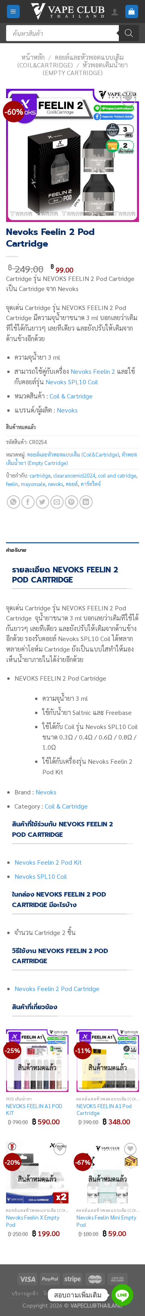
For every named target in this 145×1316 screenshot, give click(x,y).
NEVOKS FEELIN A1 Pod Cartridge (104, 1109)
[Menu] (13, 11)
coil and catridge (117, 475)
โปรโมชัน (54, 1293)
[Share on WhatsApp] (13, 502)
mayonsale (33, 483)
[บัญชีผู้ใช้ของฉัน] (115, 12)
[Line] (122, 1295)
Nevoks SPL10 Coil (72, 381)
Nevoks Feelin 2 (92, 371)
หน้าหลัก (33, 57)
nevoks (55, 483)
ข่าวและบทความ (88, 1293)
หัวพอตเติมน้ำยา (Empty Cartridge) (85, 69)
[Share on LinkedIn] (86, 502)
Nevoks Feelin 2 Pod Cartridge (56, 988)
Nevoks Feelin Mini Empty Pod (106, 1221)
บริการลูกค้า (25, 1293)
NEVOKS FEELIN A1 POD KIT (34, 1109)
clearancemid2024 (74, 475)
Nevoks (67, 410)
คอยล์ (72, 483)
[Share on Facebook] (28, 502)
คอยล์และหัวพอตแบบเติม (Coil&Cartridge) (70, 61)
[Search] (129, 33)
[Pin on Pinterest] (71, 502)
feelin (12, 483)
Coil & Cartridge (71, 396)
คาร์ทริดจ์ (91, 483)
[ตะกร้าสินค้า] (132, 11)
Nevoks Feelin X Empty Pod (32, 1221)
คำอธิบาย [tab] (16, 550)
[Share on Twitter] (42, 502)
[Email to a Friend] (57, 502)
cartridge (39, 475)
